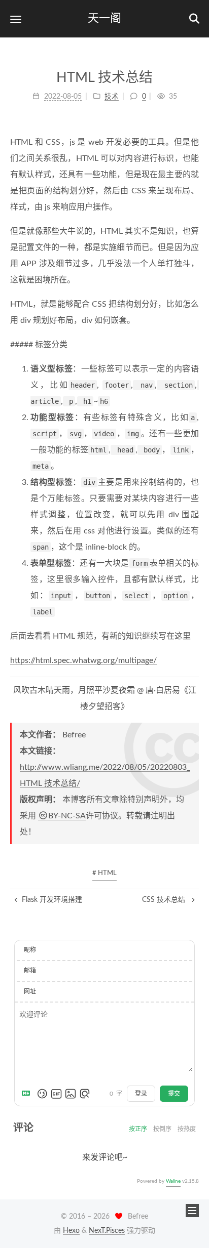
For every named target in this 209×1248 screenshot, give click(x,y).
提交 (174, 1094)
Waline (173, 1181)
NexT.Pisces (107, 1230)
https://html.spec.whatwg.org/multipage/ (83, 660)
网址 (30, 991)
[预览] (85, 1094)
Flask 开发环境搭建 (52, 899)
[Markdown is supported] (28, 1094)
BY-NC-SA (67, 816)
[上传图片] (70, 1094)
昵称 (30, 950)
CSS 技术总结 (164, 899)
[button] (15, 19)
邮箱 (30, 971)
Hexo (71, 1230)
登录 (141, 1094)
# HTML (104, 873)
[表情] (42, 1094)
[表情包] (56, 1094)
